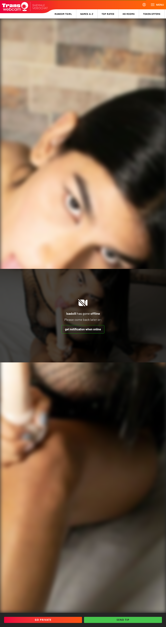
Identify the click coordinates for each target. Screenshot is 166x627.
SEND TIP (123, 620)
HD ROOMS (129, 14)
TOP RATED (108, 14)
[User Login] (144, 5)
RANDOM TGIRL (63, 14)
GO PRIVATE (43, 620)
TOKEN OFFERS (152, 14)
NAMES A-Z (86, 14)
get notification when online (83, 329)
